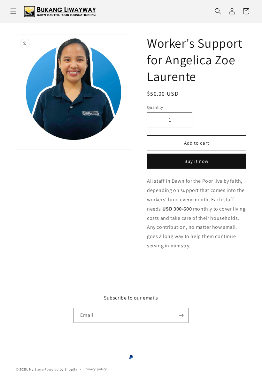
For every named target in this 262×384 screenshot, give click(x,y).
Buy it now (196, 161)
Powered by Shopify (60, 369)
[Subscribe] (181, 315)
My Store (36, 369)
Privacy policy (95, 369)
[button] (13, 11)
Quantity (155, 107)
